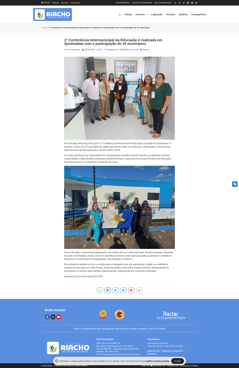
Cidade (128, 14)
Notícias (183, 14)
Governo (140, 14)
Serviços (170, 14)
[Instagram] (52, 316)
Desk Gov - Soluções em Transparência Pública (177, 366)
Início (44, 28)
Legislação (157, 14)
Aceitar (177, 361)
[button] (100, 290)
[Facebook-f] (47, 316)
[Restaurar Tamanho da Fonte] (175, 3)
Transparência (198, 14)
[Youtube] (58, 316)
